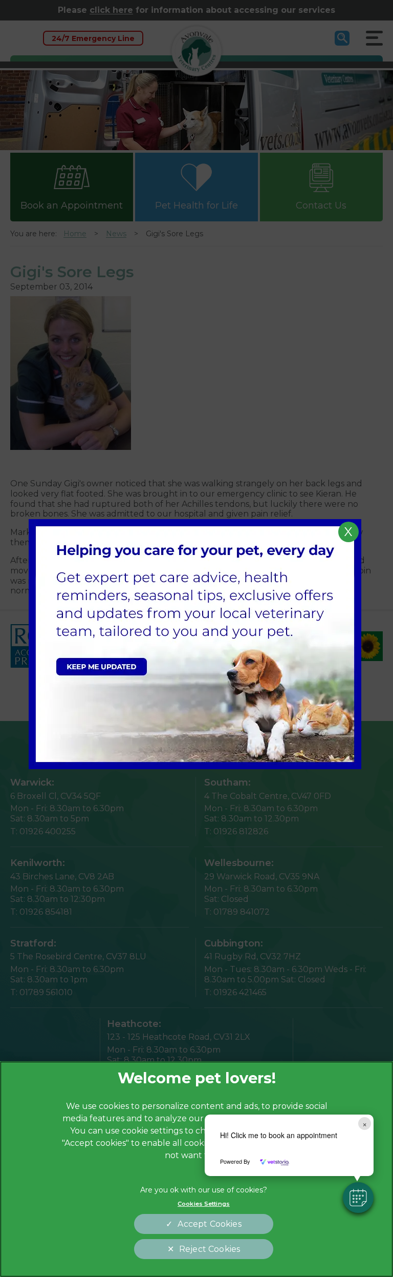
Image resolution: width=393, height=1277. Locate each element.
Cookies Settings (204, 1203)
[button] (358, 1197)
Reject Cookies (209, 1249)
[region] (196, 1169)
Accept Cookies (209, 1224)
